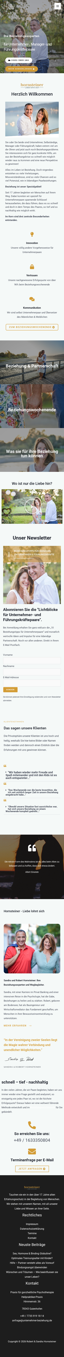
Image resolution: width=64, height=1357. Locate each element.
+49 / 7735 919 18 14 (32, 1315)
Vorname (8, 654)
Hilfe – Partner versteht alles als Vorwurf (32, 1262)
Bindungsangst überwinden (32, 1267)
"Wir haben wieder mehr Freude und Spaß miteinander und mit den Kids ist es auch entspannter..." (31, 775)
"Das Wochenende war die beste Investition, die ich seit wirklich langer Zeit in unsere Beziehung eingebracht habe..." (32, 792)
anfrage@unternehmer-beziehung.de (32, 1320)
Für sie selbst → (32, 464)
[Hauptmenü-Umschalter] (57, 6)
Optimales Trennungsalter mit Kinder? (32, 1258)
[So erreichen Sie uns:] (32, 1125)
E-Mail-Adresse (11, 677)
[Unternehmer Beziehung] (9, 6)
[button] (32, 506)
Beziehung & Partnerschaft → (32, 371)
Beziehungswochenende (42, 1107)
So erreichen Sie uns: (32, 1134)
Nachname (8, 666)
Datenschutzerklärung (32, 1228)
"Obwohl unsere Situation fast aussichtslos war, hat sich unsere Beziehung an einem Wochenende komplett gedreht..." (31, 809)
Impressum (32, 1224)
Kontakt (32, 1238)
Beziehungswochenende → (32, 415)
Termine (32, 1233)
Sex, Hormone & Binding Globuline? (32, 1253)
